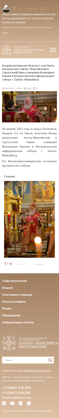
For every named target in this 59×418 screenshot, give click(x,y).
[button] (27, 8)
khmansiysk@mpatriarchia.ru (17, 397)
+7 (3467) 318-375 (16, 388)
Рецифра (47, 410)
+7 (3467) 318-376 (16, 393)
